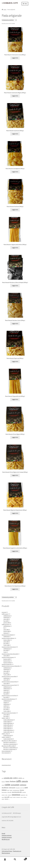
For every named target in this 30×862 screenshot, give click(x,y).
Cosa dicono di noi (6, 765)
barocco (3, 781)
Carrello (23, 858)
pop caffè (6, 797)
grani (26, 787)
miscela (3, 794)
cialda (3, 785)
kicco (8, 790)
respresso (18, 797)
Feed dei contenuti (6, 835)
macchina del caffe (17, 792)
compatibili (15, 785)
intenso (4, 790)
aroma (20, 778)
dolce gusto (12, 787)
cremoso (23, 785)
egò (21, 787)
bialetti (7, 781)
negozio (9, 794)
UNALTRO (6, 799)
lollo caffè (9, 792)
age (2, 778)
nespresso (16, 794)
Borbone (13, 781)
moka (6, 794)
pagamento (23, 794)
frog (23, 787)
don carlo (18, 787)
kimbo (11, 790)
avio (23, 778)
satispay (24, 797)
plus (26, 794)
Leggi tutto (15, 58)
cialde (7, 784)
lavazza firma (4, 792)
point (3, 797)
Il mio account (5, 859)
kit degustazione (16, 790)
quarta (14, 797)
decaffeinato (5, 787)
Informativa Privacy (7, 851)
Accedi (3, 833)
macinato (24, 792)
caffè (18, 781)
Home (5, 9)
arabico (15, 778)
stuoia (3, 799)
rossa (22, 797)
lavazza (22, 790)
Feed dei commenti (7, 837)
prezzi (11, 797)
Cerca (15, 859)
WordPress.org (6, 839)
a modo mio (8, 778)
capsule (25, 781)
